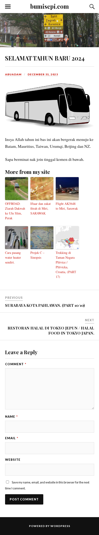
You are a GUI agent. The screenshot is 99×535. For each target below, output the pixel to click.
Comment (15, 364)
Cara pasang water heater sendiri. (13, 257)
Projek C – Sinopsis (37, 255)
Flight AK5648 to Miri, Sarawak (67, 206)
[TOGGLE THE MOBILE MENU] (8, 6)
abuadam (13, 74)
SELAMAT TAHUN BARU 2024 (44, 58)
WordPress (60, 526)
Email (11, 438)
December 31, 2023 (43, 74)
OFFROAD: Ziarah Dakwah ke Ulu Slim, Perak (15, 210)
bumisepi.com (49, 6)
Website (12, 459)
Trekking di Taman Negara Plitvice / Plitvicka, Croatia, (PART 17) (66, 264)
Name (11, 416)
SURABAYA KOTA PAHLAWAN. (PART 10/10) (45, 305)
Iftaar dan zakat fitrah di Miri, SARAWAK (40, 208)
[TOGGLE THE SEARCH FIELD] (91, 6)
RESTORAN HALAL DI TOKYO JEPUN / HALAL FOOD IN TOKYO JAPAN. (51, 330)
